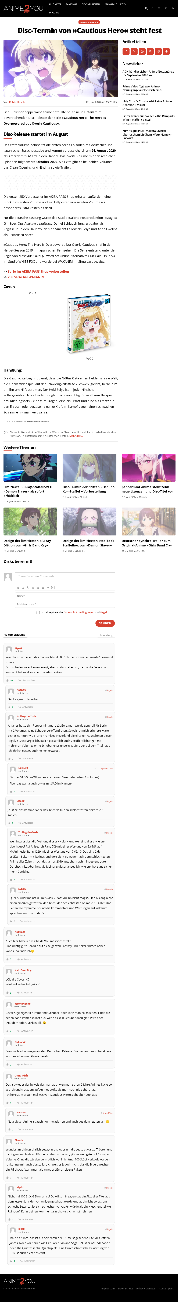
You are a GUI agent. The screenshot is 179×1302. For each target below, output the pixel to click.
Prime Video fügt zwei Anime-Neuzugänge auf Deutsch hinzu (143, 88)
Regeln (104, 612)
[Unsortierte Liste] (42, 588)
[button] (146, 8)
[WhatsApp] (142, 51)
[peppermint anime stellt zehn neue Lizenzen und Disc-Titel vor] (149, 468)
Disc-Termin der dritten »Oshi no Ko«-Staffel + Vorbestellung (88, 489)
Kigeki (110, 690)
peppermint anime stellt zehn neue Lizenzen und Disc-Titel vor (147, 489)
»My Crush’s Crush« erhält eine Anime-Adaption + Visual (147, 103)
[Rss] (173, 8)
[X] (134, 51)
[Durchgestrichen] (33, 588)
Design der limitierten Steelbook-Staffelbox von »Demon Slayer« (89, 543)
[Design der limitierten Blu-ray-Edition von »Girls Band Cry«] (30, 521)
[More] (166, 51)
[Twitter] (159, 8)
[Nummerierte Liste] (37, 588)
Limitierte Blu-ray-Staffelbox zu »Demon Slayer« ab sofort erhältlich (28, 491)
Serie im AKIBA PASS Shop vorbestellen (38, 271)
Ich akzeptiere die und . (75, 612)
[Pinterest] (150, 51)
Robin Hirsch (16, 102)
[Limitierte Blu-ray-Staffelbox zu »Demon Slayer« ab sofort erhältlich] (30, 468)
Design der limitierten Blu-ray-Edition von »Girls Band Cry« (27, 543)
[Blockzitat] (47, 588)
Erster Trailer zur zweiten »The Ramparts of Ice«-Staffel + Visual (148, 117)
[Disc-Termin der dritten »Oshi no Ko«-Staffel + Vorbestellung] (89, 468)
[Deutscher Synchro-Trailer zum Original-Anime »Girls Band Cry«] (149, 521)
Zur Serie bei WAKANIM (26, 277)
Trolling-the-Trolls (104, 768)
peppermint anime (89, 22)
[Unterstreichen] (28, 588)
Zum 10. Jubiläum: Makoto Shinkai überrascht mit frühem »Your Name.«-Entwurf (147, 134)
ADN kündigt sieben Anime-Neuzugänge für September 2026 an (148, 73)
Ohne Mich (107, 1112)
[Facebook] (152, 8)
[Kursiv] (23, 588)
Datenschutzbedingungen (78, 612)
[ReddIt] (158, 51)
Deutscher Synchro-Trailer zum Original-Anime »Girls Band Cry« (147, 543)
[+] (53, 587)
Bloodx (109, 832)
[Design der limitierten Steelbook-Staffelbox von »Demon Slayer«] (89, 521)
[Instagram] (166, 8)
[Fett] (18, 588)
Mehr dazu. (76, 436)
